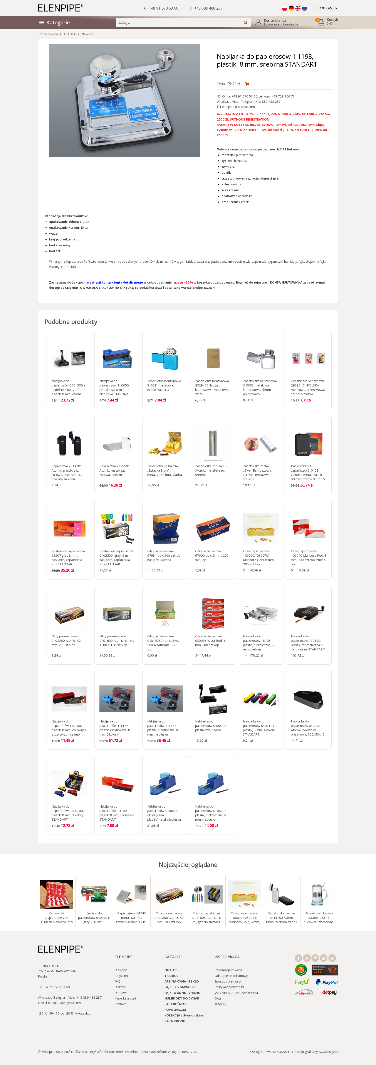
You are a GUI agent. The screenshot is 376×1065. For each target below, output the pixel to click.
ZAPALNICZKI (174, 1021)
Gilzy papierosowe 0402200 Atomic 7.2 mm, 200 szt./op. (66, 640)
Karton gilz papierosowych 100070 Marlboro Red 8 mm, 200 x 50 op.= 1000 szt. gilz (56, 918)
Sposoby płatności (228, 981)
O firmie (120, 987)
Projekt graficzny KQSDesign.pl (316, 1051)
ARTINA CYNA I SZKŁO (181, 981)
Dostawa (121, 992)
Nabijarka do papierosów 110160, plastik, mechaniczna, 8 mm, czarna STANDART (308, 642)
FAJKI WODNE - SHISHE (182, 992)
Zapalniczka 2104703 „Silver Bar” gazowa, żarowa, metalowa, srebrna (258, 472)
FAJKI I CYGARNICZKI (180, 987)
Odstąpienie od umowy (231, 975)
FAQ (117, 981)
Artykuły (220, 1004)
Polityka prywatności (229, 987)
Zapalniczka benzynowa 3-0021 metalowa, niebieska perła (164, 385)
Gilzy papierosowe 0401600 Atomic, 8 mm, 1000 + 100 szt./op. (116, 640)
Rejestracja (290, 24)
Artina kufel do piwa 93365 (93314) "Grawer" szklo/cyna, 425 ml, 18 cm (319, 918)
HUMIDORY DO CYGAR (181, 998)
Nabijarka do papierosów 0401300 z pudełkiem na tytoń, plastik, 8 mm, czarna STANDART (68, 389)
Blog (218, 998)
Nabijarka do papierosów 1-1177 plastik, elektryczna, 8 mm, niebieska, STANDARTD (162, 730)
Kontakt (120, 1004)
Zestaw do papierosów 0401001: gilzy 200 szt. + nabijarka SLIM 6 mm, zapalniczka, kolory (94, 918)
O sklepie (121, 970)
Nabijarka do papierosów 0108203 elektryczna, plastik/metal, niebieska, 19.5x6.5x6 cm (164, 815)
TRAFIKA (70, 34)
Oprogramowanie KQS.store (270, 1051)
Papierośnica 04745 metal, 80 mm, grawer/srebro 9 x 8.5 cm (132, 918)
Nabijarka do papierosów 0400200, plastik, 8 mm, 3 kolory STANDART (68, 812)
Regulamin (121, 975)
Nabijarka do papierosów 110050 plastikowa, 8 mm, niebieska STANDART (114, 387)
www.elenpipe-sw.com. (198, 288)
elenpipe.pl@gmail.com (238, 106)
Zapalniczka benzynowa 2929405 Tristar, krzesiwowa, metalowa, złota (212, 387)
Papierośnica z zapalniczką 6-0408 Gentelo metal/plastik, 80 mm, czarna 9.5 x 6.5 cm (308, 474)
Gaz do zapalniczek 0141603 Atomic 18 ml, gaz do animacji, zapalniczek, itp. (206, 918)
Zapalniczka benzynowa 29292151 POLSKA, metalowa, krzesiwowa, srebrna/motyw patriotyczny (308, 389)
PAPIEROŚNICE (175, 1004)
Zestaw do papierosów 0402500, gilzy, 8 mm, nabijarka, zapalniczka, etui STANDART (116, 557)
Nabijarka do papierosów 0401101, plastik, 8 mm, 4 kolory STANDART (259, 727)
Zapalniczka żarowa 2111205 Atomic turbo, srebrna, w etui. (282, 917)
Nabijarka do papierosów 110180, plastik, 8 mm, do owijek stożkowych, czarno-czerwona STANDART (69, 730)
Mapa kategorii (125, 998)
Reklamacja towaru (228, 970)
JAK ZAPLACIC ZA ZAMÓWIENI (236, 992)
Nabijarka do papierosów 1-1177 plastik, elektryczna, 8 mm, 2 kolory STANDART (114, 730)
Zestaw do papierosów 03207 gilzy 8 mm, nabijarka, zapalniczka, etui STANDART (68, 557)
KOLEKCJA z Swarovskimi (183, 1015)
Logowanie (271, 24)
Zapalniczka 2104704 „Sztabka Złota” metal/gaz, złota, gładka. (165, 470)
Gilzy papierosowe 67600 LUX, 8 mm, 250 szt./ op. (211, 555)
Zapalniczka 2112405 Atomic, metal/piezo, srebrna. (210, 470)
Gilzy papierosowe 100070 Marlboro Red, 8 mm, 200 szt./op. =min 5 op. (308, 557)
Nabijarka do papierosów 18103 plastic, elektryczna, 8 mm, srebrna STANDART (258, 645)
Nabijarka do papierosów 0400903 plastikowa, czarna (211, 725)
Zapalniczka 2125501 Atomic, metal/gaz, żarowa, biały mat (114, 470)
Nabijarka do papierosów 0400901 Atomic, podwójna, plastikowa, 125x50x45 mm (307, 730)
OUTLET (170, 970)
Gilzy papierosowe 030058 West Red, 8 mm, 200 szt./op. (210, 640)
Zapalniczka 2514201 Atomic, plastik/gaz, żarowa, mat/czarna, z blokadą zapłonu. (67, 472)
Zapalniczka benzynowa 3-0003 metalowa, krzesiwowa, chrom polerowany (260, 387)
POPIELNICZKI (175, 1009)
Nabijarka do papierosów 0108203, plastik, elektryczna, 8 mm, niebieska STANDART (211, 815)
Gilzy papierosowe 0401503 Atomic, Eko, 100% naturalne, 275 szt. (163, 642)
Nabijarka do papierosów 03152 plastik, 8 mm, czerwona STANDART (116, 812)
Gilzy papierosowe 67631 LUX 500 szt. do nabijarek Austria (164, 555)
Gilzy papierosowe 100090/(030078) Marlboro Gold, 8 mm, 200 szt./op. (258, 557)
